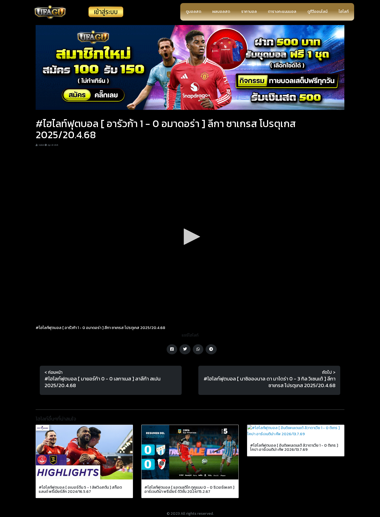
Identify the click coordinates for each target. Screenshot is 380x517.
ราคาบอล (249, 11)
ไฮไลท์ (344, 11)
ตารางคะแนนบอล (282, 11)
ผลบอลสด (221, 11)
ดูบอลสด (193, 11)
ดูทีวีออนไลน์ (317, 11)
